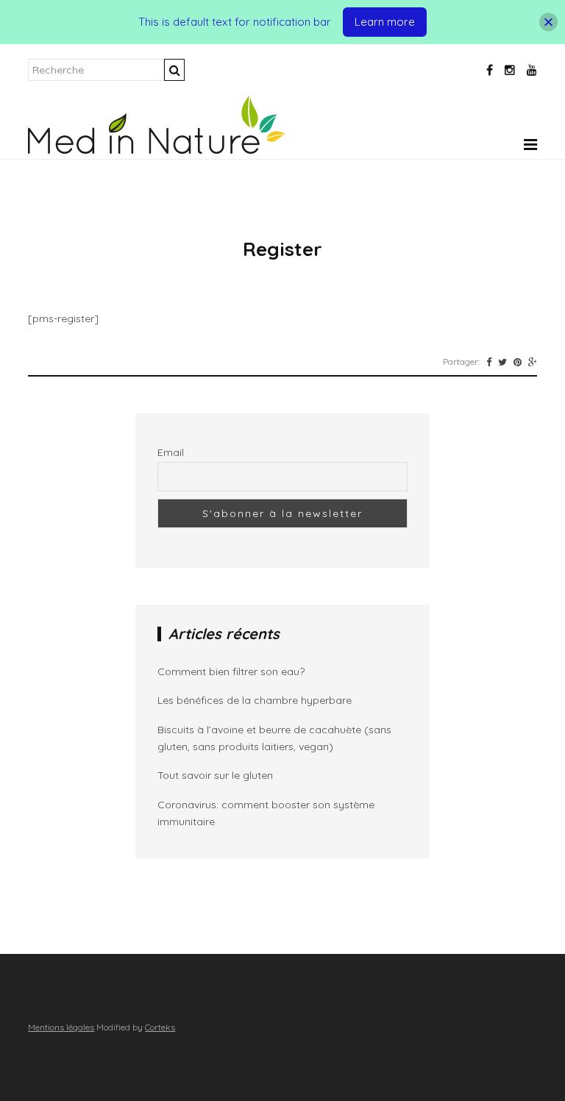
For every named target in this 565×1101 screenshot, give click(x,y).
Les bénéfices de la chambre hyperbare (254, 700)
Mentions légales (61, 1027)
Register (282, 249)
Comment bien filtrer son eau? (231, 671)
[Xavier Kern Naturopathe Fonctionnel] (156, 150)
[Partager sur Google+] (532, 361)
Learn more (385, 22)
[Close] (548, 22)
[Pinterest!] (518, 361)
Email (170, 452)
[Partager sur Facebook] (488, 361)
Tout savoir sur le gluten (215, 775)
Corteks (160, 1027)
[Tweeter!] (502, 361)
